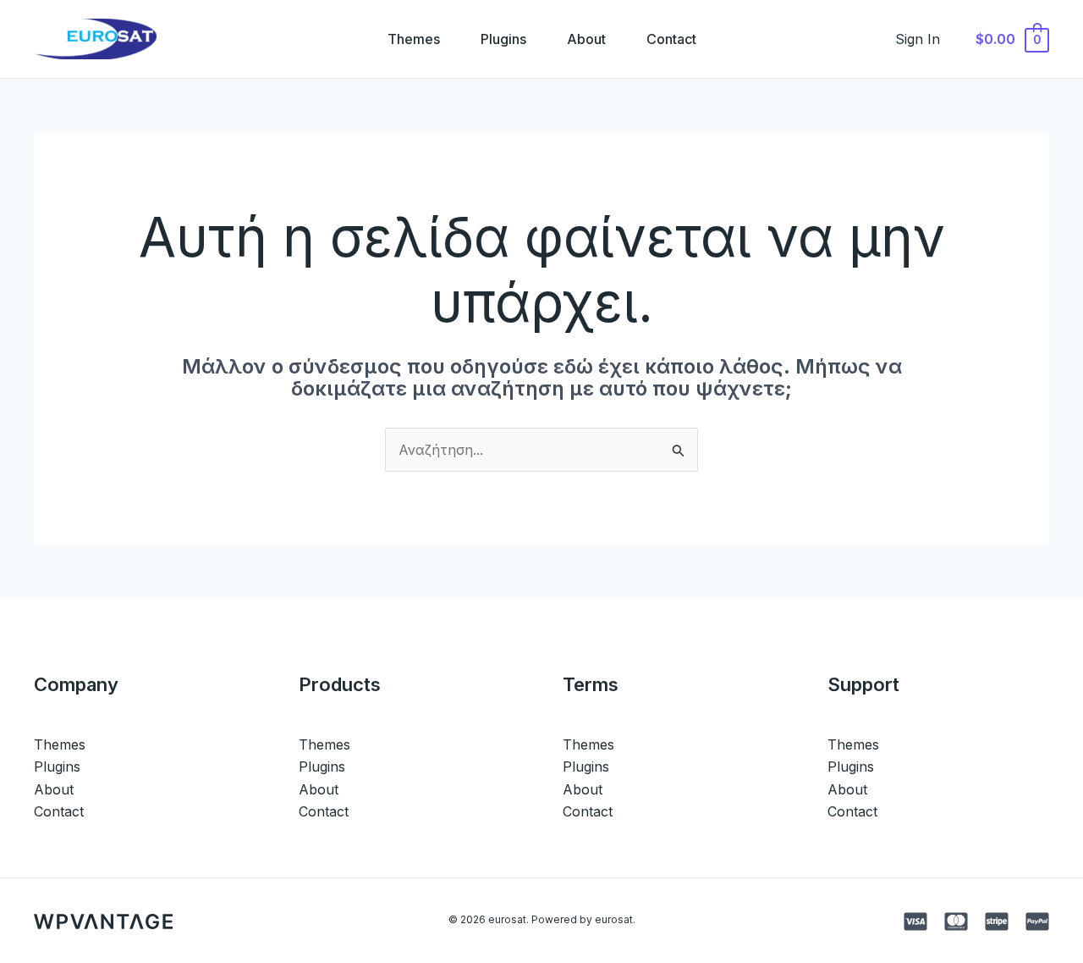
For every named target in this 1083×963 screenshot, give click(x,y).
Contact (671, 38)
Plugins (503, 38)
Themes (414, 38)
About (586, 38)
